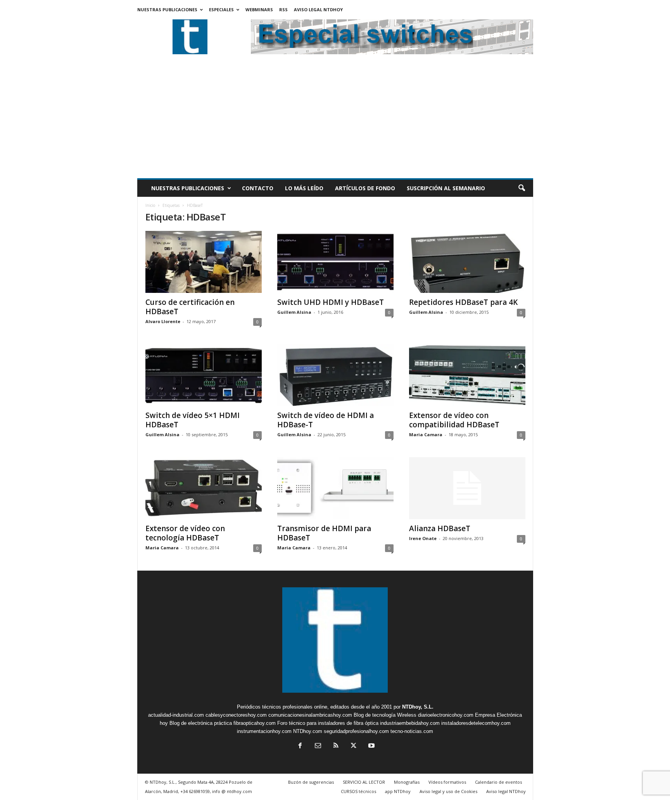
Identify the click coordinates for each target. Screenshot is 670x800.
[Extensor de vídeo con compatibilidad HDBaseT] (467, 375)
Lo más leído (304, 188)
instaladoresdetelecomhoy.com (476, 723)
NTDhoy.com (307, 731)
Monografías (407, 782)
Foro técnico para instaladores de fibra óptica (327, 723)
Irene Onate (423, 538)
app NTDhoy (398, 791)
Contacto (257, 188)
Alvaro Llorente (162, 321)
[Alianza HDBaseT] (467, 488)
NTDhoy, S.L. (417, 707)
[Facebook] (300, 746)
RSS (283, 9)
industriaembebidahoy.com (410, 723)
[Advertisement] (335, 120)
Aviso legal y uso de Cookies (448, 791)
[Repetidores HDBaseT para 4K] (467, 262)
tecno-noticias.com (411, 731)
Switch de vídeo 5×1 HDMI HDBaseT (192, 420)
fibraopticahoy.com (254, 723)
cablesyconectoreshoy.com (236, 715)
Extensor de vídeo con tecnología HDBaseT (185, 533)
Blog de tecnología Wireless (385, 715)
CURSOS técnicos (358, 791)
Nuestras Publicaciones (167, 9)
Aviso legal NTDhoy (318, 9)
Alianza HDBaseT (439, 528)
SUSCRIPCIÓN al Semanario (446, 188)
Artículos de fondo (365, 188)
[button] (521, 188)
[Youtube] (371, 746)
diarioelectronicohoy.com (445, 715)
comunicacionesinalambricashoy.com (310, 715)
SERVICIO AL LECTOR (364, 782)
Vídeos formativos (447, 782)
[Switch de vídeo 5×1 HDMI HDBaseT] (203, 375)
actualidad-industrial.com (176, 715)
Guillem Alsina (294, 312)
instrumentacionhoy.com (264, 731)
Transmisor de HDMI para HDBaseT (324, 533)
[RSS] (336, 746)
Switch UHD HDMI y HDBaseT (330, 302)
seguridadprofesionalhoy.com (356, 731)
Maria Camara (425, 434)
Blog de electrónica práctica (200, 723)
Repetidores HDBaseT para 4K (463, 302)
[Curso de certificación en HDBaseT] (203, 262)
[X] (354, 746)
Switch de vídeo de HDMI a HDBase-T (325, 420)
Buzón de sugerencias (311, 782)
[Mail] (318, 746)
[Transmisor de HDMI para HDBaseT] (335, 488)
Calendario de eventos (498, 782)
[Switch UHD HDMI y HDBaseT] (335, 262)
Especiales (221, 9)
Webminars (259, 9)
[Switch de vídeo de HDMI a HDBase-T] (335, 375)
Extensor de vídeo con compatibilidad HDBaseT (454, 420)
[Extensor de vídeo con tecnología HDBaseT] (203, 488)
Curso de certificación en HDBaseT (190, 307)
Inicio (150, 205)
